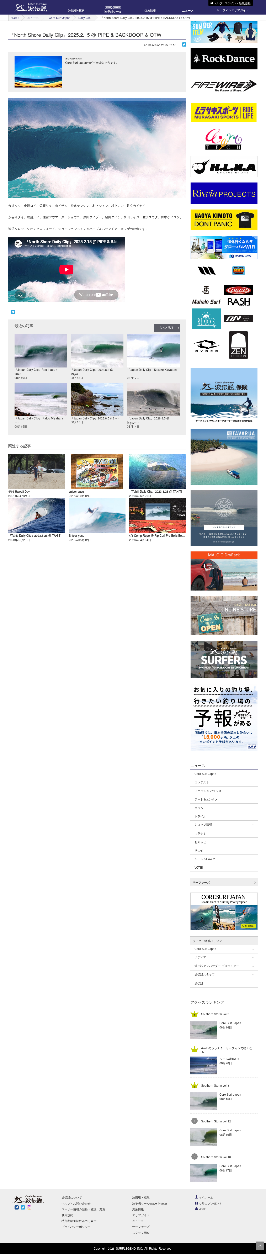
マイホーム (206, 1197)
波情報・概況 (141, 1197)
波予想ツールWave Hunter (149, 1203)
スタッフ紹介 (141, 1233)
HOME (15, 18)
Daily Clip (84, 18)
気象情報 (138, 1209)
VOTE (202, 1209)
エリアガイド (141, 1215)
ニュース (33, 18)
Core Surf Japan (59, 18)
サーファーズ (141, 1226)
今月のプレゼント (210, 1203)
